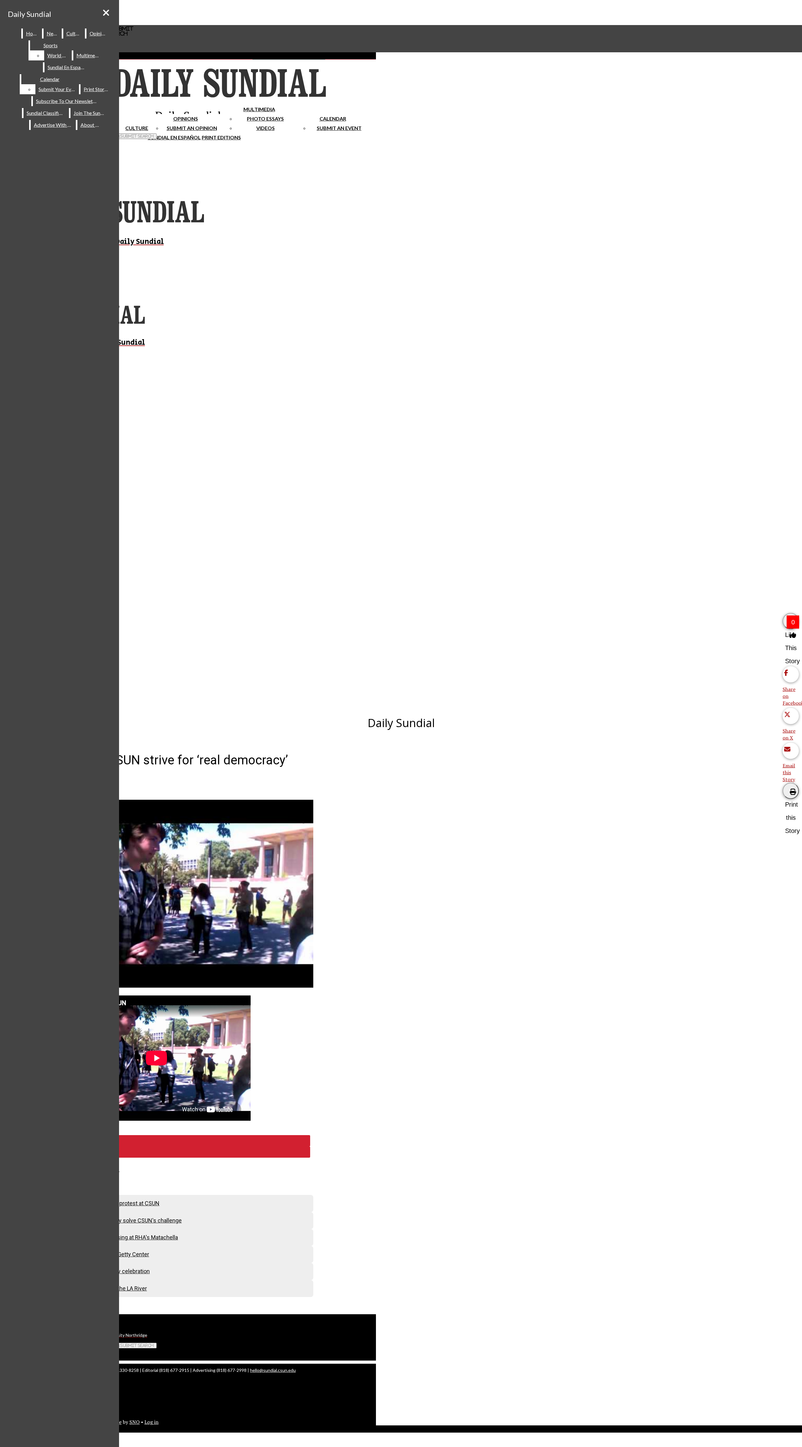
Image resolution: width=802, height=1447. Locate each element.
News (53, 33)
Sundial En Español (174, 137)
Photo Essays (265, 118)
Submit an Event (339, 128)
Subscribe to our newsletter (67, 101)
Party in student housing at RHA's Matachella (122, 1237)
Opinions (185, 118)
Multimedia (259, 109)
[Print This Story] (791, 791)
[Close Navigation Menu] (106, 13)
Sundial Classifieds (46, 113)
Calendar (333, 118)
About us (91, 125)
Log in (151, 1422)
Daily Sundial (29, 13)
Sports (51, 45)
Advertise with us (53, 125)
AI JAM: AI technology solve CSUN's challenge (124, 1220)
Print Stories (97, 89)
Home (32, 33)
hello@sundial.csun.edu (273, 1370)
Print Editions (221, 137)
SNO (134, 1422)
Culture (74, 33)
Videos (265, 128)
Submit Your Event (58, 89)
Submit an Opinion (192, 128)
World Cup (59, 55)
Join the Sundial (91, 113)
